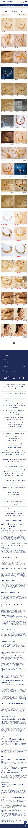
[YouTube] (4, 371)
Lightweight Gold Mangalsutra (14, 419)
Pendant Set (17, 386)
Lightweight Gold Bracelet (14, 429)
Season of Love (18, 508)
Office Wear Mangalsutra (8, 463)
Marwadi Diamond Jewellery (13, 496)
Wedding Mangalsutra (21, 459)
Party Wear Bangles (19, 480)
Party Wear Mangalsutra (20, 463)
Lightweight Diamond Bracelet (14, 447)
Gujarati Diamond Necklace (14, 494)
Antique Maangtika (22, 405)
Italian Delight (20, 501)
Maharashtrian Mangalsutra (8, 459)
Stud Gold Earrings (18, 475)
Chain (16, 384)
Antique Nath (5, 405)
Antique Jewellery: (8, 400)
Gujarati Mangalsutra (8, 466)
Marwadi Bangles (14, 483)
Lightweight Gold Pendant (14, 426)
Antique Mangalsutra (17, 401)
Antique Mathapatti (14, 407)
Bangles (23, 386)
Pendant (9, 388)
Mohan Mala (19, 388)
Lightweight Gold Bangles (14, 428)
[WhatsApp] (18, 2)
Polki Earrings (18, 412)
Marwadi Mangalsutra (19, 466)
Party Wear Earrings (19, 469)
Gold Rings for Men (19, 450)
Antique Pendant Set (18, 403)
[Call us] (21, 2)
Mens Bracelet (14, 389)
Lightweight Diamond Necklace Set (14, 436)
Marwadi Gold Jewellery (19, 489)
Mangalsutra (6, 386)
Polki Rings (13, 410)
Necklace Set (22, 384)
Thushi (24, 388)
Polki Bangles (15, 414)
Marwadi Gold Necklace (14, 490)
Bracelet (4, 388)
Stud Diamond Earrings (14, 477)
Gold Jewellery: (6, 384)
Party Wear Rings (14, 456)
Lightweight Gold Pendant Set (14, 424)
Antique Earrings (8, 403)
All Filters (5, 14)
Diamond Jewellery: (8, 393)
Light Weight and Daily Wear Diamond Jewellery (14, 433)
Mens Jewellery (19, 515)
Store (15, 520)
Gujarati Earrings (20, 471)
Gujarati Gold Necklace (7, 489)
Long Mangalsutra (9, 464)
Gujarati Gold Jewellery (20, 487)
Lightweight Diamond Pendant (14, 443)
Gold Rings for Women (9, 450)
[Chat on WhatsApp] (25, 826)
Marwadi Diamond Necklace (14, 497)
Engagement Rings (9, 454)
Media (11, 520)
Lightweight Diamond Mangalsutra (14, 435)
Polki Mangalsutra (10, 412)
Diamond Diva (13, 501)
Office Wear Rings (19, 454)
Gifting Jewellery (10, 508)
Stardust (6, 501)
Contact (20, 520)
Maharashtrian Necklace (8, 487)
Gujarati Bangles (20, 482)
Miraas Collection (21, 503)
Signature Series (8, 509)
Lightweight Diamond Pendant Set (14, 442)
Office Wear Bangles (9, 480)
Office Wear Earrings (9, 469)
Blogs (7, 520)
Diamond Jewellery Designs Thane (14, 513)
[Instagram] (11, 371)
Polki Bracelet (22, 414)
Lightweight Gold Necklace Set (14, 421)
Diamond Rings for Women (8, 452)
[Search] (23, 2)
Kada (14, 388)
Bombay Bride (5, 503)
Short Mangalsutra (18, 464)
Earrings (11, 386)
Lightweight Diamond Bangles (14, 445)
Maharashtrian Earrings (9, 471)
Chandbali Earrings (18, 473)
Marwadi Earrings (9, 473)
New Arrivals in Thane (10, 515)
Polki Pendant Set (6, 414)
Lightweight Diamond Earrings (14, 440)
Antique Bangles (12, 405)
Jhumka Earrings (9, 475)
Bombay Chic (13, 503)
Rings (12, 384)
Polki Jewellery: (6, 410)
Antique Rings (9, 401)
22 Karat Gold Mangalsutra (14, 461)
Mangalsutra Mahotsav (18, 509)
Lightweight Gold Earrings (20, 422)
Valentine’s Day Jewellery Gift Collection (14, 511)
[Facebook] (7, 371)
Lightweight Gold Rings (7, 422)
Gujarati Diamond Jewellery (14, 492)
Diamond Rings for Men (20, 452)
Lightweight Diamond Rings (14, 438)
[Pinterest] (15, 371)
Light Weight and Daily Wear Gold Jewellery (14, 417)
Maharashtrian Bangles (9, 482)
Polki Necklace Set (21, 410)
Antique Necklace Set (19, 400)
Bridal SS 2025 (14, 504)
